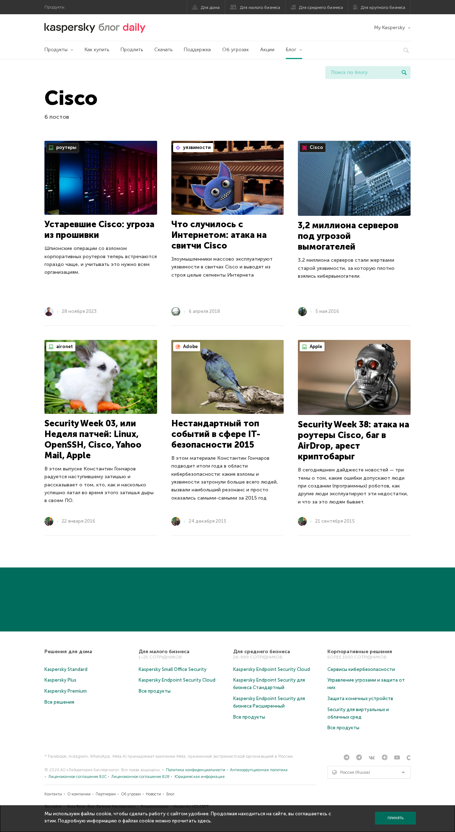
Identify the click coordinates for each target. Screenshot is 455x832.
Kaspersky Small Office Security (173, 669)
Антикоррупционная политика (259, 770)
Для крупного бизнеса (383, 7)
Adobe (190, 346)
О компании (79, 794)
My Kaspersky (389, 28)
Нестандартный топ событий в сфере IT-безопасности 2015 (215, 434)
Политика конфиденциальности (195, 770)
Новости (153, 794)
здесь (204, 820)
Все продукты (155, 691)
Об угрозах (235, 50)
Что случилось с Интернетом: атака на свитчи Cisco (219, 235)
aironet (64, 346)
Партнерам (106, 794)
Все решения (59, 702)
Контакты (53, 794)
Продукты (56, 50)
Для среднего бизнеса (321, 7)
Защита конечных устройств (360, 698)
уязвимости (196, 147)
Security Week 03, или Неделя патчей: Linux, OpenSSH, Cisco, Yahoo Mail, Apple (92, 439)
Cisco (316, 147)
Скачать (163, 50)
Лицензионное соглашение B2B (140, 776)
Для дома (210, 7)
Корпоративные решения (359, 652)
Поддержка (197, 50)
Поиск (404, 72)
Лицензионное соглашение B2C (77, 776)
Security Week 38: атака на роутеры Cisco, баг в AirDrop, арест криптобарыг (353, 440)
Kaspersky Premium (65, 691)
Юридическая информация (200, 776)
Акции (267, 50)
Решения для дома (68, 652)
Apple (315, 346)
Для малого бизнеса (260, 7)
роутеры (65, 147)
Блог (291, 50)
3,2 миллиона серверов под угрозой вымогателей (348, 236)
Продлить (132, 50)
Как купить (97, 50)
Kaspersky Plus (60, 680)
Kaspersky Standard (65, 669)
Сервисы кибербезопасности (361, 669)
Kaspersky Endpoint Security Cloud (177, 680)
